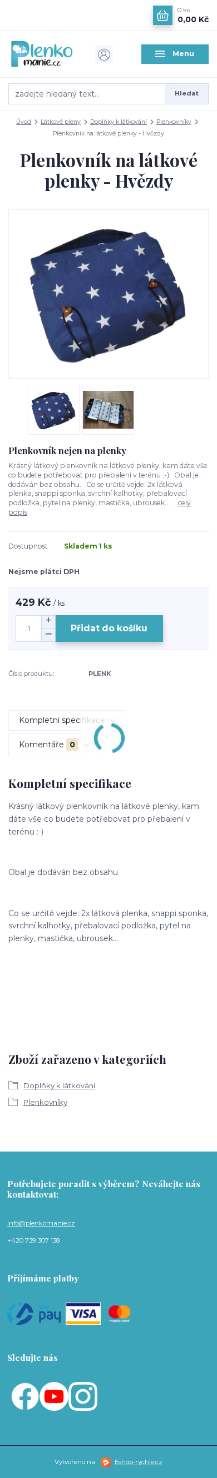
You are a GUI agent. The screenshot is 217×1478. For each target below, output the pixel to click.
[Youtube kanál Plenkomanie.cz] (54, 1396)
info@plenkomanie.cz (41, 1223)
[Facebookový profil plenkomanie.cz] (25, 1396)
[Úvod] (42, 54)
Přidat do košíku (109, 628)
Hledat (187, 93)
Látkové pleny (61, 121)
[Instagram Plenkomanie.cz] (82, 1396)
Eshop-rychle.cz (138, 1462)
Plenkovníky (173, 121)
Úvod (23, 121)
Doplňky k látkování (118, 121)
